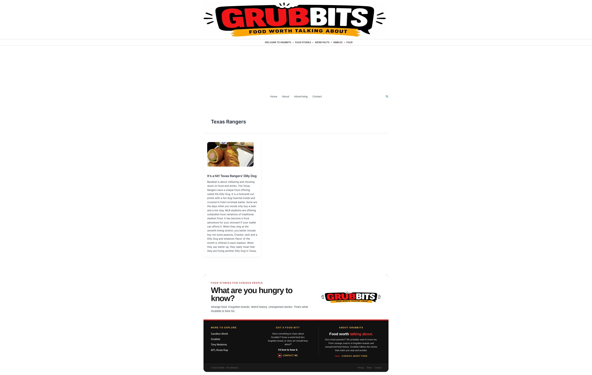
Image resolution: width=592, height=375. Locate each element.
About (285, 96)
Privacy (361, 368)
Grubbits (215, 339)
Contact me (288, 355)
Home (273, 96)
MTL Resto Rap (219, 350)
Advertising (301, 96)
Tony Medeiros (219, 344)
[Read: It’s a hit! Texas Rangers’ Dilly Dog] (229, 152)
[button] (387, 96)
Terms (369, 368)
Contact (317, 96)
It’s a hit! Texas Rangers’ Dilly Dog (232, 176)
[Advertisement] (296, 68)
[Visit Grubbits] (351, 297)
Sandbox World (219, 333)
